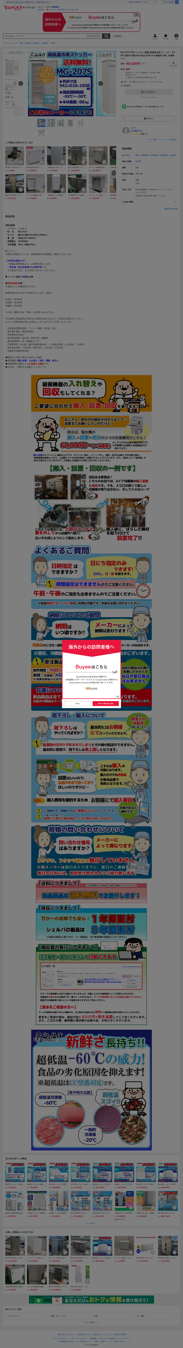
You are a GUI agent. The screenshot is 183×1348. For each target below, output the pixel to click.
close (77, 703)
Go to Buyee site (105, 703)
